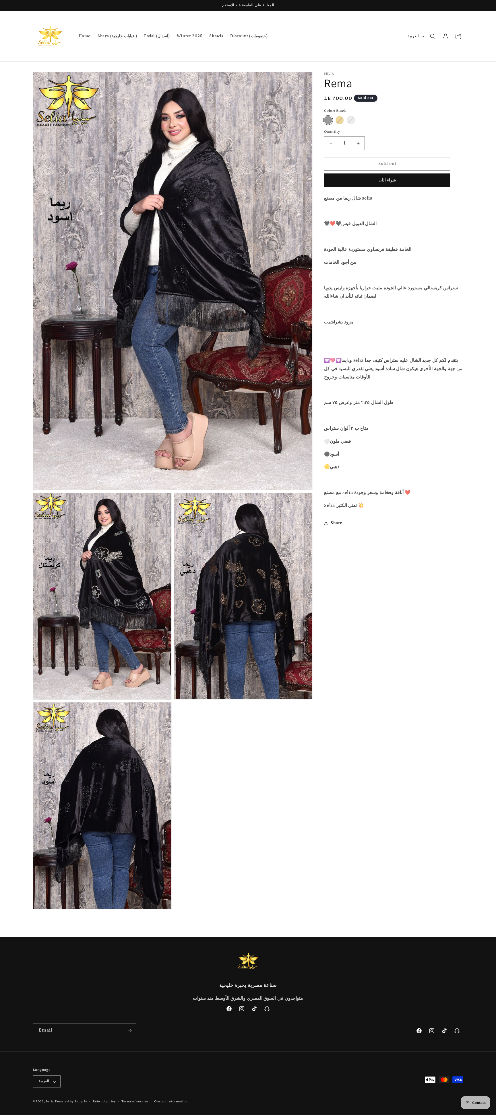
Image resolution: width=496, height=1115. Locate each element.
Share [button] (336, 523)
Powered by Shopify (71, 1102)
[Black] (328, 120)
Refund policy (104, 1102)
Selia (50, 1102)
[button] (433, 36)
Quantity (332, 132)
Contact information (171, 1102)
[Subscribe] (129, 1030)
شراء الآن (387, 180)
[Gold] (340, 120)
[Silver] (351, 120)
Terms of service (134, 1102)
